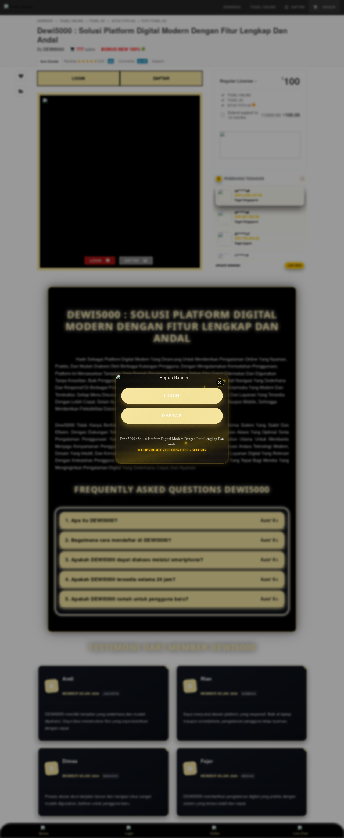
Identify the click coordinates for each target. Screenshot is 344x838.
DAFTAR (172, 415)
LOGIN (172, 395)
